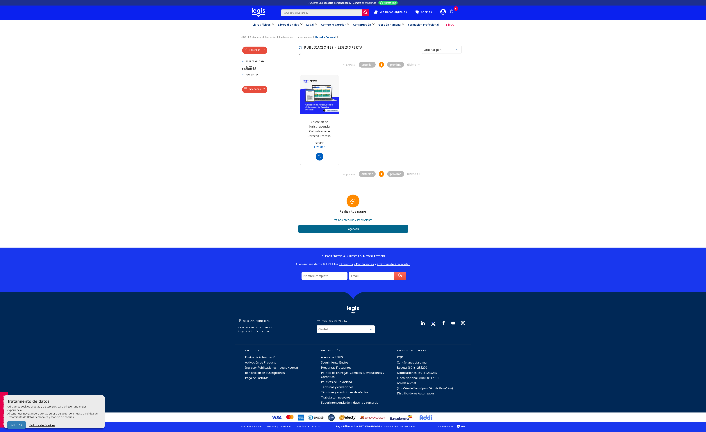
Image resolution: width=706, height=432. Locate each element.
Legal (310, 24)
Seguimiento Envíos (334, 362)
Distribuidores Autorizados (415, 393)
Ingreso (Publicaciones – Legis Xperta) (271, 368)
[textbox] (321, 12)
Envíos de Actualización (261, 357)
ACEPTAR (16, 425)
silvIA (450, 24)
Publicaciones (286, 37)
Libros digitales (288, 24)
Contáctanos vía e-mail (412, 362)
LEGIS (244, 37)
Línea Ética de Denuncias (308, 426)
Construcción (362, 24)
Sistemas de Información (263, 37)
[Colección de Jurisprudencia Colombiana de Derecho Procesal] (319, 94)
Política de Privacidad (251, 426)
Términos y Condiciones (279, 426)
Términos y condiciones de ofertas (344, 392)
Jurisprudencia (304, 37)
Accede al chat (406, 383)
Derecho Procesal (325, 37)
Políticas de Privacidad (336, 382)
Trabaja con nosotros (335, 397)
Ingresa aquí (390, 3)
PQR (400, 357)
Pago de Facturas (256, 378)
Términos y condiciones (337, 387)
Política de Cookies (42, 425)
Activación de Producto (260, 362)
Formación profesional (423, 24)
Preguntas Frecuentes (336, 368)
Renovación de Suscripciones (265, 373)
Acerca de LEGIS (332, 357)
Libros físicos (262, 24)
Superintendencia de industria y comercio (349, 403)
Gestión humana (389, 24)
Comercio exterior (333, 24)
